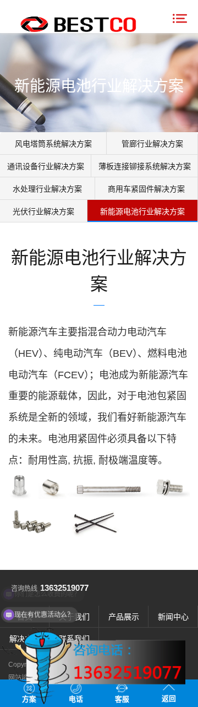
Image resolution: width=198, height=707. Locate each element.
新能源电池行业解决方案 (142, 211)
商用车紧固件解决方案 (146, 188)
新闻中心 (173, 616)
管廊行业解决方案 (152, 143)
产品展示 (123, 616)
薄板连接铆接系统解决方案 (144, 166)
